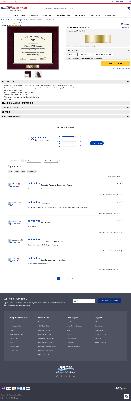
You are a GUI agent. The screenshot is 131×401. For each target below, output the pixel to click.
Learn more (71, 58)
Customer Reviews (11, 116)
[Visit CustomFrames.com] (34, 1)
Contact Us (99, 326)
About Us (70, 322)
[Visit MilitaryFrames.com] (7, 1)
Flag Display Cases (44, 334)
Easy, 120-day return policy (121, 68)
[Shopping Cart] (128, 9)
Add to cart (115, 63)
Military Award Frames (46, 342)
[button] (128, 1)
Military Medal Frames (45, 351)
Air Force (13, 322)
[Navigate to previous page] (54, 278)
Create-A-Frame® (44, 330)
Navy (11, 342)
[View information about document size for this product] (88, 27)
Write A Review (97, 143)
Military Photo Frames (45, 355)
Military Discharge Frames (47, 346)
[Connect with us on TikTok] (61, 376)
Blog (68, 330)
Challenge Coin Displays (46, 338)
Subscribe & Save (100, 342)
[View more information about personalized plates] (94, 46)
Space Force (14, 351)
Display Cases (80, 15)
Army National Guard (17, 334)
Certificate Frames (63, 15)
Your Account (99, 330)
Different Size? (125, 27)
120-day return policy (12, 107)
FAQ (96, 322)
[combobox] (33, 161)
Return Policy (71, 342)
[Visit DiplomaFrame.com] (20, 1)
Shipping (6, 112)
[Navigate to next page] (77, 278)
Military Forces (19, 15)
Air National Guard (16, 326)
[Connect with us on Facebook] (57, 376)
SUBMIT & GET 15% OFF (109, 301)
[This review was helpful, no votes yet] (117, 195)
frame (10, 171)
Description (8, 82)
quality (17, 171)
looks (23, 171)
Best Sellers (42, 322)
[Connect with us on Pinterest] (69, 376)
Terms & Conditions (73, 346)
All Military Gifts (43, 326)
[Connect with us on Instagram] (66, 376)
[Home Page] (120, 388)
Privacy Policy (71, 338)
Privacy (3, 395)
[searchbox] (14, 160)
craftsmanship (31, 171)
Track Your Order (101, 334)
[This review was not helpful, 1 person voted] (121, 195)
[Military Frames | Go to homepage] (14, 8)
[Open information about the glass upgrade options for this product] (128, 50)
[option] (72, 54)
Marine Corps (14, 346)
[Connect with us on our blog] (74, 376)
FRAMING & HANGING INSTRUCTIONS (17, 103)
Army (11, 330)
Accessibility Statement (74, 326)
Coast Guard (14, 338)
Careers (69, 334)
